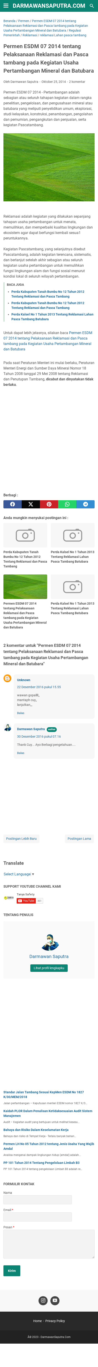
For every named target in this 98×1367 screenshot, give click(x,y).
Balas (20, 713)
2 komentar (77, 82)
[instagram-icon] (43, 1300)
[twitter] (31, 504)
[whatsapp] (67, 504)
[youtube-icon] (54, 1300)
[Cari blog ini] (92, 6)
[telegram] (85, 504)
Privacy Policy (55, 1321)
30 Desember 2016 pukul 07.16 (39, 736)
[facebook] (12, 504)
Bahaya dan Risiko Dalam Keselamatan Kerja (36, 1130)
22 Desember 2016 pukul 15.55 (39, 687)
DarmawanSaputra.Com (49, 5)
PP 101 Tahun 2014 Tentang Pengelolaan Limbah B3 (41, 1163)
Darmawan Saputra (31, 729)
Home (37, 1321)
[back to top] (88, 1356)
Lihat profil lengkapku (49, 968)
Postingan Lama (79, 838)
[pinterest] (49, 504)
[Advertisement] (49, 439)
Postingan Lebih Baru (21, 838)
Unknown (23, 680)
